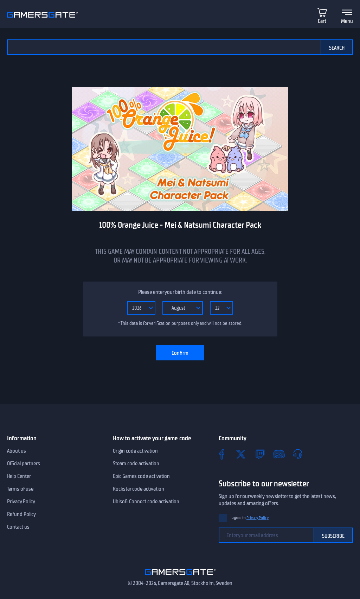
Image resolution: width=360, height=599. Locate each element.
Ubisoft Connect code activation (146, 501)
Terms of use (20, 488)
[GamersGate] (180, 576)
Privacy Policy (21, 501)
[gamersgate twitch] (259, 454)
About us (16, 450)
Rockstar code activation (138, 488)
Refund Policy (21, 514)
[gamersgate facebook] (221, 454)
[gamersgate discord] (278, 454)
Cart (322, 21)
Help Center (19, 476)
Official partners (23, 463)
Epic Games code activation (141, 476)
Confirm (180, 353)
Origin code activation (135, 450)
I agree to (250, 518)
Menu (347, 21)
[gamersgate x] (240, 454)
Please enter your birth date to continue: (180, 292)
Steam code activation (136, 463)
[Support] (297, 454)
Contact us (18, 526)
